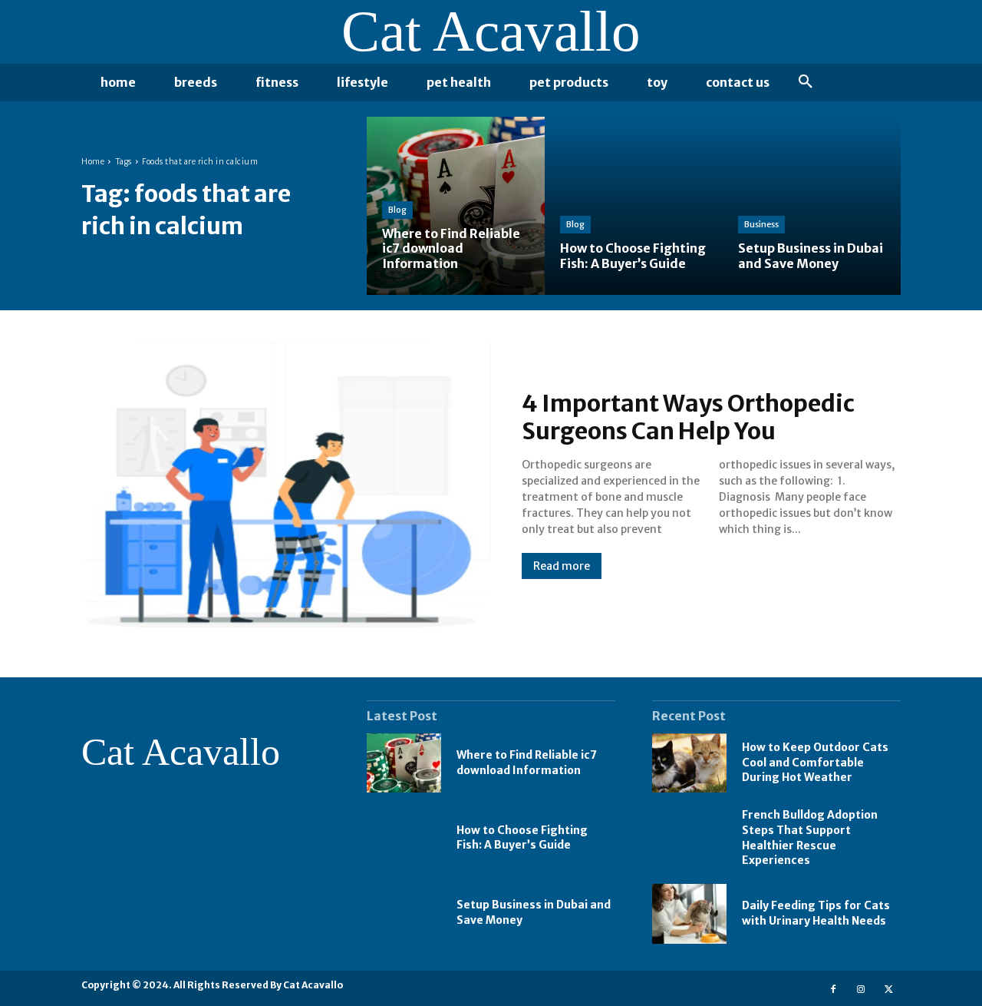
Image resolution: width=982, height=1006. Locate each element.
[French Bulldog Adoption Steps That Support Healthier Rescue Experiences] (689, 838)
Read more (561, 566)
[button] (805, 82)
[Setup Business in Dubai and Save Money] (812, 206)
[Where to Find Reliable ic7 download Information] (456, 206)
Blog (397, 209)
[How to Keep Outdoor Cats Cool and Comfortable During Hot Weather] (689, 763)
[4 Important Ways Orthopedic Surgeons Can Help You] (286, 484)
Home (92, 162)
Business (761, 224)
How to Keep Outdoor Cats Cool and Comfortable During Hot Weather (815, 762)
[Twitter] (889, 988)
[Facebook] (833, 988)
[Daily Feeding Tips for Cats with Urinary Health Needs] (689, 914)
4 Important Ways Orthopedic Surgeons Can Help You (688, 417)
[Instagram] (861, 988)
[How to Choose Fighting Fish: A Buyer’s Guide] (634, 206)
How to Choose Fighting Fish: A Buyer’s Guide (522, 837)
